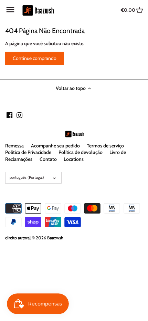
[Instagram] (19, 115)
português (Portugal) (27, 177)
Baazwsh (55, 237)
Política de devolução (81, 152)
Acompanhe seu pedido (55, 146)
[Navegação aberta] (10, 9)
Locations (74, 159)
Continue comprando (34, 58)
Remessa (14, 146)
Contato (48, 159)
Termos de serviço (105, 146)
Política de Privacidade (28, 152)
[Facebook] (9, 115)
